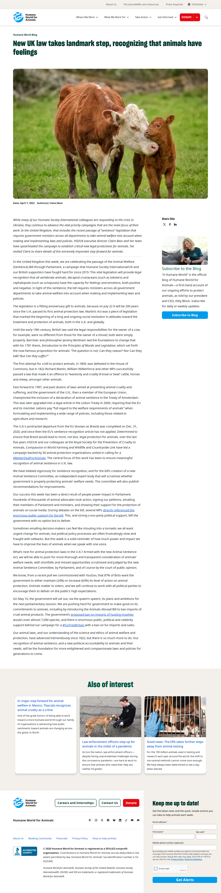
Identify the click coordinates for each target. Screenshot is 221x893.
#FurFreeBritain (74, 625)
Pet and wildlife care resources (141, 4)
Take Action (141, 17)
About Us (111, 4)
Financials (62, 838)
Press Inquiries (174, 4)
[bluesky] (114, 819)
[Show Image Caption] (205, 196)
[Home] (25, 803)
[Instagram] (96, 819)
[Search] (204, 17)
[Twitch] (90, 819)
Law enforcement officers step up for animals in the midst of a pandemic (108, 744)
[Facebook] (108, 819)
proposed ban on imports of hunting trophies (102, 614)
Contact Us (110, 803)
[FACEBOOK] (170, 224)
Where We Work (85, 17)
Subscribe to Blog (185, 315)
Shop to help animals (104, 838)
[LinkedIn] (120, 819)
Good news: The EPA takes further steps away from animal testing (175, 744)
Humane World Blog (25, 35)
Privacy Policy (80, 838)
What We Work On (114, 17)
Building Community (40, 838)
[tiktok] (126, 819)
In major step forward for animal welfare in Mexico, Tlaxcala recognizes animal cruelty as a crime (44, 705)
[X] (164, 224)
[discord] (138, 819)
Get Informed (165, 17)
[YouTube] (132, 819)
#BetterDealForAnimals (29, 458)
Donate (187, 17)
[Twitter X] (102, 819)
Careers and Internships (76, 803)
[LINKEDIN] (175, 224)
